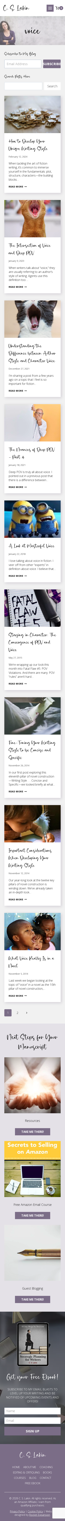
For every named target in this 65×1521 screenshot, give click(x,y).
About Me (29, 1467)
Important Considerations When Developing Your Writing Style (30, 858)
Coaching (46, 1467)
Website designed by (34, 1513)
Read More (18, 186)
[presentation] (32, 114)
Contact (45, 1478)
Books (47, 1472)
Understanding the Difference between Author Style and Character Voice (32, 353)
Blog (32, 1478)
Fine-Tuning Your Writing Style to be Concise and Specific (32, 750)
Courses (20, 1478)
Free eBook (32, 1483)
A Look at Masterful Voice (32, 545)
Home (16, 1467)
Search (52, 86)
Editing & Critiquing (26, 1472)
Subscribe (52, 64)
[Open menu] (50, 8)
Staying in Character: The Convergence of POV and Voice (32, 642)
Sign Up (32, 1431)
